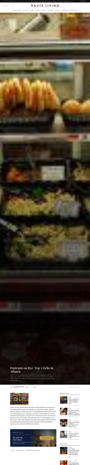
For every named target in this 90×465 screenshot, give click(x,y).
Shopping (50, 10)
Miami (32, 1)
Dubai (71, 1)
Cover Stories (17, 10)
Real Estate (73, 10)
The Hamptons (66, 1)
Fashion (44, 10)
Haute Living (13, 364)
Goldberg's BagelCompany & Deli (33, 450)
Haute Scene (65, 10)
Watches (57, 10)
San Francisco (48, 1)
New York (36, 1)
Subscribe (83, 1)
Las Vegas (54, 1)
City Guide (26, 10)
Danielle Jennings (20, 450)
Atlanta (12, 450)
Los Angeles (41, 1)
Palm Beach (59, 1)
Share (27, 387)
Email (34, 387)
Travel (38, 10)
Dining (32, 10)
